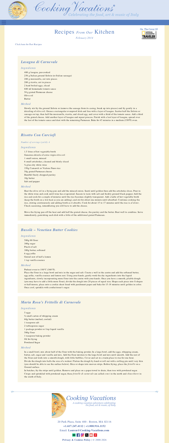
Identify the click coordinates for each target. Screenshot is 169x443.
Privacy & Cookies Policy (76, 440)
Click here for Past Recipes (28, 44)
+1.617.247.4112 (73, 426)
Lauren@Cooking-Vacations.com (88, 430)
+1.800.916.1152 (96, 426)
